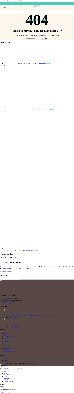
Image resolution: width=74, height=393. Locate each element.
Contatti (6, 341)
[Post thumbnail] (7, 314)
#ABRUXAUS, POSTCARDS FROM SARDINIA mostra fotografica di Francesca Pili (29, 316)
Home (5, 333)
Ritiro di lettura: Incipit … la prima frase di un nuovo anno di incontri (23, 325)
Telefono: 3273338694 (9, 301)
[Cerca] (72, 8)
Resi (5, 350)
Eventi (5, 338)
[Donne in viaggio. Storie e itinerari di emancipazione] (10, 63)
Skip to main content (16, 1)
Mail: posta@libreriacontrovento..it (13, 303)
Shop (5, 335)
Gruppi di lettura (8, 336)
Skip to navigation (5, 1)
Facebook (6, 359)
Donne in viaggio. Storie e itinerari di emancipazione (32, 63)
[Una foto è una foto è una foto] (17, 110)
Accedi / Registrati (9, 381)
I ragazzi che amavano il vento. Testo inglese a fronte (19, 250)
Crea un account (4, 392)
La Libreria (7, 340)
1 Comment (16, 317)
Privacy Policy (8, 348)
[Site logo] (37, 10)
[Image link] (10, 292)
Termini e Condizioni (10, 351)
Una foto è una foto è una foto (40, 110)
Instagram (6, 360)
